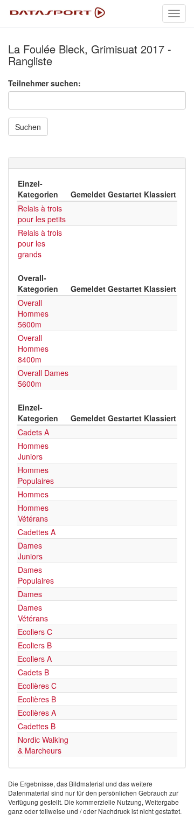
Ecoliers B (35, 645)
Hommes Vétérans (33, 513)
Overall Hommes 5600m (33, 313)
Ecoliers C (35, 631)
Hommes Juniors (33, 451)
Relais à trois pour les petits (42, 213)
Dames (30, 594)
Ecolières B (37, 699)
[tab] (97, 163)
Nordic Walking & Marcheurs (43, 745)
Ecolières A (37, 712)
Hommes (33, 494)
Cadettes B (37, 726)
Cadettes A (37, 531)
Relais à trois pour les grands (40, 243)
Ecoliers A (35, 658)
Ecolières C (37, 685)
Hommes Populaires (36, 475)
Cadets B (33, 672)
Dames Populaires (36, 575)
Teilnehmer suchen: (44, 83)
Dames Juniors (30, 551)
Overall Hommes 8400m (33, 348)
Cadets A (33, 432)
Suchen (28, 126)
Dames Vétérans (33, 613)
